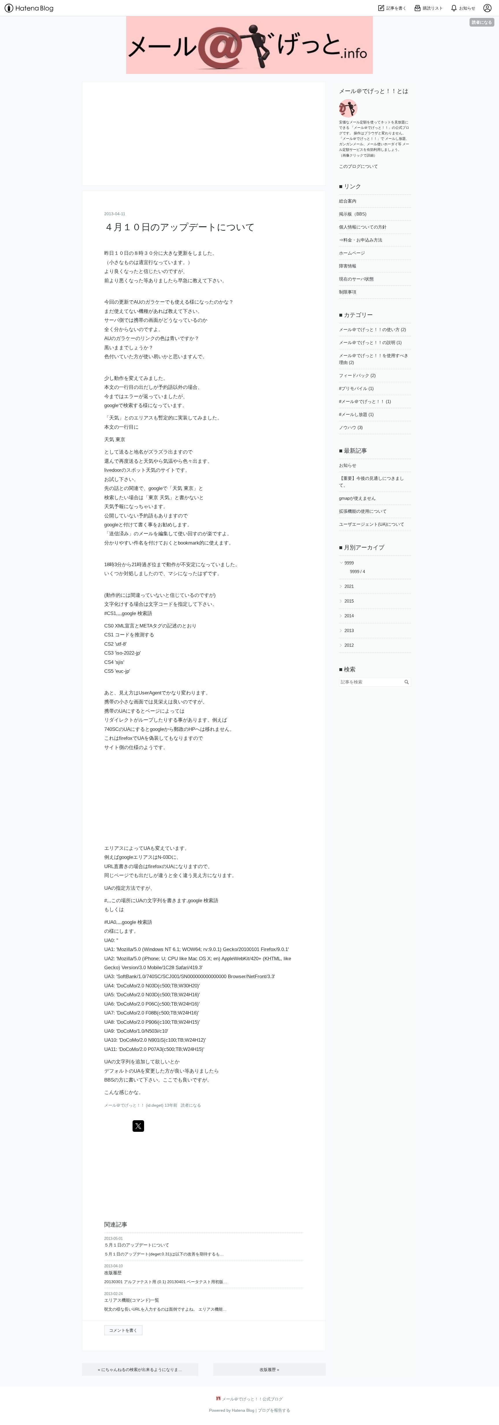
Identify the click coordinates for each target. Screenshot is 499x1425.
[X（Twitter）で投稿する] (138, 1126)
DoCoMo (126, 986)
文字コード (160, 604)
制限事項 (347, 291)
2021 (349, 586)
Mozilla (125, 949)
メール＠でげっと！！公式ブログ (249, 24)
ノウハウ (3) (351, 427)
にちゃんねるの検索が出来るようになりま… (140, 1369)
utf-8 (121, 644)
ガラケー (155, 302)
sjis (119, 662)
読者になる (482, 22)
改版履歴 (113, 1272)
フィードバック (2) (357, 375)
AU (137, 302)
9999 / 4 (357, 571)
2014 (349, 615)
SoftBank (127, 976)
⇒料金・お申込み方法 (360, 239)
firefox (126, 738)
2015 (349, 601)
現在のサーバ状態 (356, 278)
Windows (153, 949)
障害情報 (347, 265)
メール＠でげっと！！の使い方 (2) (372, 329)
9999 (349, 562)
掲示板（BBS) (352, 213)
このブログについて (358, 166)
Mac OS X (199, 958)
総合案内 (347, 200)
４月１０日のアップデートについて (179, 227)
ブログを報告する (274, 1410)
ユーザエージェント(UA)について (371, 524)
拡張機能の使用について (363, 511)
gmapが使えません (357, 498)
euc (120, 671)
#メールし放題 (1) (356, 414)
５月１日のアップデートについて (136, 1244)
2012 (349, 645)
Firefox (268, 949)
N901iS (156, 1040)
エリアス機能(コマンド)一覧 (131, 1300)
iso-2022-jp (128, 653)
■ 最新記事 (353, 450)
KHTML (273, 958)
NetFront (256, 976)
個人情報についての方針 (363, 226)
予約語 (165, 387)
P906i (152, 1022)
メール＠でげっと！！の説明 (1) (370, 342)
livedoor (112, 470)
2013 (349, 630)
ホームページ (352, 252)
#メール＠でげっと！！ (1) (365, 401)
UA (122, 711)
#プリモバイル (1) (356, 388)
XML (120, 626)
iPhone (151, 958)
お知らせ (347, 465)
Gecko (230, 949)
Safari (182, 967)
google (111, 405)
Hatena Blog (243, 1410)
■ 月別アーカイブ (361, 547)
